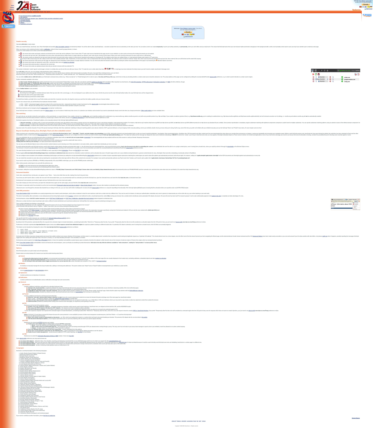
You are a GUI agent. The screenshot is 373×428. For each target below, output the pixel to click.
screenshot (87, 137)
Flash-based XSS (42, 135)
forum (41, 11)
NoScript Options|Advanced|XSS (57, 218)
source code (368, 1)
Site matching (23, 17)
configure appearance (78, 117)
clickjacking (65, 150)
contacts (12, 9)
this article (144, 317)
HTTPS (40, 322)
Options (22, 22)
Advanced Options (257, 236)
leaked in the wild (216, 196)
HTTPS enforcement (147, 82)
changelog (29, 11)
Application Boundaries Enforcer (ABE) (48, 336)
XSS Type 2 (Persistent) (41, 240)
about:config (213, 77)
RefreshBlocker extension (136, 290)
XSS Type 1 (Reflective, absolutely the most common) (80, 198)
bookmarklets (79, 292)
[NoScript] (8, 17)
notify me (324, 236)
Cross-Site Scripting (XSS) (23, 193)
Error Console (35, 210)
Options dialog (49, 110)
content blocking (28, 270)
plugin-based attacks (58, 135)
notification (47, 49)
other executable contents (62, 46)
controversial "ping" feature (62, 298)
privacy (204, 421)
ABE (169, 82)
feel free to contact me (49, 415)
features (23, 11)
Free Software (362, 1)
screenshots (36, 11)
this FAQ (77, 150)
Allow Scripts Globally (86, 185)
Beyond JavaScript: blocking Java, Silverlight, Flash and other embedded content (41, 18)
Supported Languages (26, 24)
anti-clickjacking (39, 270)
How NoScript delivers (30, 16)
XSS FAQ (30, 215)
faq (45, 11)
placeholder (230, 146)
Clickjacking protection (159, 82)
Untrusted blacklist (25, 20)
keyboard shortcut (101, 261)
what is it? (17, 11)
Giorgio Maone (356, 418)
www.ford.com (122, 342)
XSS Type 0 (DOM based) (56, 198)
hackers (71, 196)
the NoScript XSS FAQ (27, 245)
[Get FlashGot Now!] (367, 15)
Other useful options (146, 110)
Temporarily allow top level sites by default (68, 185)
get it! (48, 11)
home (12, 5)
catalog (12, 7)
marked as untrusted (68, 62)
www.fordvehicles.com (115, 341)
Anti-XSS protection (25, 21)
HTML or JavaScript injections (140, 310)
